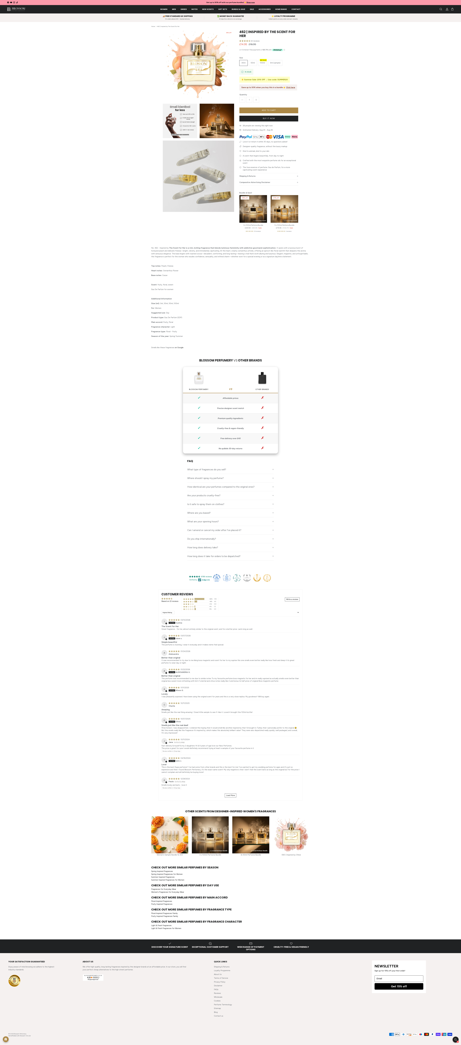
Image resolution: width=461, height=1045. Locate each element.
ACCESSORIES (265, 9)
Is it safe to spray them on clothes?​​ (205, 504)
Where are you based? (199, 512)
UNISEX (184, 9)
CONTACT (295, 9)
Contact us (218, 1016)
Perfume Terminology (223, 1005)
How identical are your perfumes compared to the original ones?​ (221, 486)
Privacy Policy (219, 982)
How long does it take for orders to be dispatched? (213, 556)
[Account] (447, 9)
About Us (218, 974)
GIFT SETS (222, 9)
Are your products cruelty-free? (203, 495)
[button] (245, 41)
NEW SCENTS (208, 9)
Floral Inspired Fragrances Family (164, 913)
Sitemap (217, 1008)
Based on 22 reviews (169, 601)
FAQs (216, 989)
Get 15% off (399, 986)
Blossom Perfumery (20, 1034)
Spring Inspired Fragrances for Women (167, 874)
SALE (252, 9)
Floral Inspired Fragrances (161, 901)
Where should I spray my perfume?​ (205, 478)
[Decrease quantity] (242, 100)
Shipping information (432, 1039)
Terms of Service (221, 978)
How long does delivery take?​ (202, 547)
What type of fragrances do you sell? (206, 469)
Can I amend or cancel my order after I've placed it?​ (214, 530)
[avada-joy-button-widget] (6, 1039)
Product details (450, 1039)
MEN (174, 9)
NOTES (194, 9)
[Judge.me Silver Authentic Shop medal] (247, 578)
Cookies (217, 1001)
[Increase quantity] (256, 100)
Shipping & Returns (247, 176)
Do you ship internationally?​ (201, 538)
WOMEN (163, 9)
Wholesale (218, 997)
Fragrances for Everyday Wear (163, 889)
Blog (216, 1012)
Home (153, 26)
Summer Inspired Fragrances (163, 877)
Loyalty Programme (222, 970)
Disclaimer (218, 986)
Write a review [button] (292, 599)
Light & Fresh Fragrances (161, 925)
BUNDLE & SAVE (238, 9)
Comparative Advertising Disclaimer (254, 182)
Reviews (217, 993)
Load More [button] (230, 795)
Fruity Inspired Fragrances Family (164, 916)
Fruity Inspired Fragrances (161, 904)
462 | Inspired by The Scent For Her (168, 26)
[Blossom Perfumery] (16, 9)
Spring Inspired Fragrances (162, 871)
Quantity (243, 95)
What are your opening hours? (203, 521)
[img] (174, 620)
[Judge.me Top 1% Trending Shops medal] (267, 578)
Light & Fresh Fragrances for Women (166, 928)
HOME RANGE (281, 9)
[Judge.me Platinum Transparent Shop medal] (237, 578)
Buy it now (269, 118)
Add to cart (269, 110)
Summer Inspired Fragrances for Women (167, 880)
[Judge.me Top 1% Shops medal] (257, 578)
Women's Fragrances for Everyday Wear (167, 892)
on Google (179, 347)
